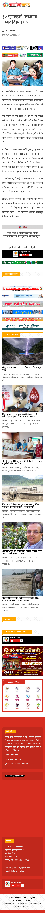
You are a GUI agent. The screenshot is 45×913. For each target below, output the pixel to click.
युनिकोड (33, 897)
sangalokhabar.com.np (21, 900)
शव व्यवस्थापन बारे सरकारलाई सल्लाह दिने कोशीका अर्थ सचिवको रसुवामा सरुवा (22, 553)
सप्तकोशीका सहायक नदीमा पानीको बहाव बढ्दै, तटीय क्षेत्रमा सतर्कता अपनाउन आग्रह (20, 599)
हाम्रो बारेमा (18, 897)
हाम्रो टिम (10, 897)
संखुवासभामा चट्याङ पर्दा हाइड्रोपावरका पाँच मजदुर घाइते (21, 369)
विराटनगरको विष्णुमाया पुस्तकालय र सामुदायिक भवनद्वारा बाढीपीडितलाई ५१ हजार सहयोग (20, 506)
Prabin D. (27, 906)
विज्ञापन (26, 897)
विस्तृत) (16, 750)
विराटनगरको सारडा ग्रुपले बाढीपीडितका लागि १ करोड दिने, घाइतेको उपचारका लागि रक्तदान (20, 416)
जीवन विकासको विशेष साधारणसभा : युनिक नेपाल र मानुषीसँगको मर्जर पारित (22, 462)
